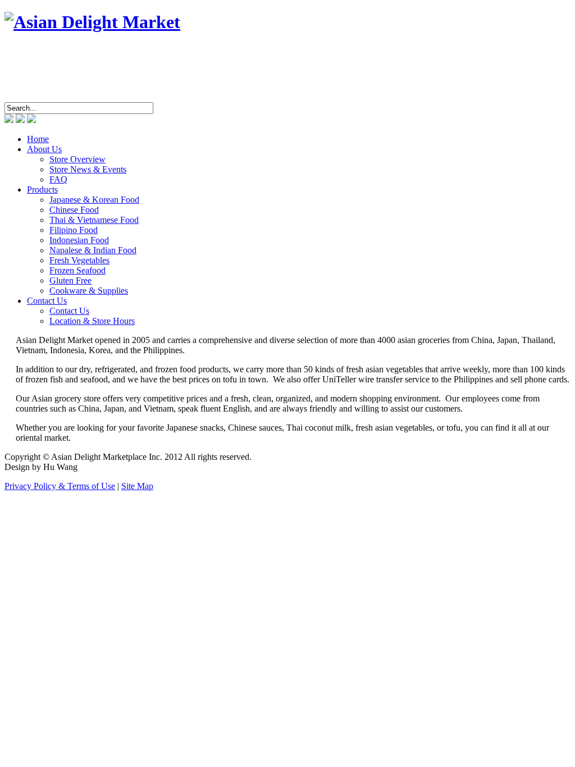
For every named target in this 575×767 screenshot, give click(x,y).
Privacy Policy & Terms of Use (59, 486)
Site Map (137, 486)
